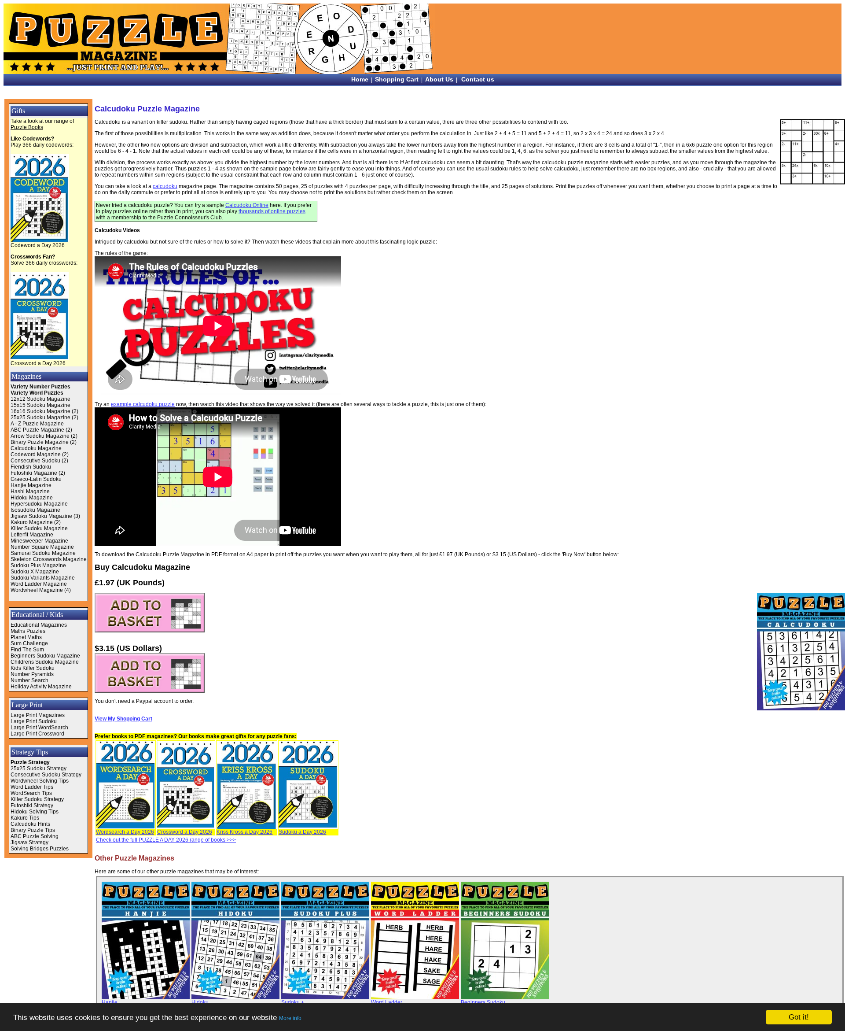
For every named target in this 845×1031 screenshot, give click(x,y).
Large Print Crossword (37, 734)
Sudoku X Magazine (35, 572)
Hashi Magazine (30, 491)
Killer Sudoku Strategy (37, 799)
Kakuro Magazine (32, 522)
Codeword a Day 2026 (38, 245)
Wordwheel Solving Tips (40, 781)
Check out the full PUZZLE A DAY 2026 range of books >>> (166, 840)
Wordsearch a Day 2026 (125, 832)
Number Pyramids (32, 674)
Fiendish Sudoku (31, 467)
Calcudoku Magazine (36, 448)
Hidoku (200, 1002)
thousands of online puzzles (272, 211)
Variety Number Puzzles (40, 387)
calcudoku (165, 186)
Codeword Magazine (36, 454)
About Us (439, 79)
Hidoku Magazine (32, 498)
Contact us (477, 79)
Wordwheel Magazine (37, 590)
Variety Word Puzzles (37, 393)
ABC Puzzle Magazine (37, 430)
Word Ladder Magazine (39, 584)
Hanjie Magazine (31, 485)
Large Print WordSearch (39, 727)
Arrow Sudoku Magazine (40, 436)
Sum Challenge (29, 643)
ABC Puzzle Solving (35, 836)
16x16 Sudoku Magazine (40, 411)
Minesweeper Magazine (39, 541)
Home (359, 79)
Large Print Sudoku (34, 721)
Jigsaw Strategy (29, 842)
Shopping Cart (397, 79)
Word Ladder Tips (32, 787)
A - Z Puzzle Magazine (37, 424)
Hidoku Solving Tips (35, 812)
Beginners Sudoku (483, 1002)
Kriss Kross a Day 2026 (244, 832)
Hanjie (110, 1002)
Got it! (799, 1017)
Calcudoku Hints (30, 824)
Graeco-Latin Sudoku (36, 479)
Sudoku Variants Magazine (43, 578)
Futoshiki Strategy (32, 805)
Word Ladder (386, 1002)
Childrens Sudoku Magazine (45, 662)
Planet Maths (26, 637)
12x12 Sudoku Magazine (40, 399)
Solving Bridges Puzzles (40, 849)
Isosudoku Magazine (35, 510)
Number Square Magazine (42, 547)
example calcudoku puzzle (143, 404)
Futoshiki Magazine (34, 473)
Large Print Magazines (38, 715)
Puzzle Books (27, 127)
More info (290, 1018)
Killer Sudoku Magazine (39, 528)
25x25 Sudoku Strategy (38, 768)
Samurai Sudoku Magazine (43, 553)
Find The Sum (27, 650)
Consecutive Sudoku (35, 461)
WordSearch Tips (31, 793)
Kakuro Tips (25, 818)
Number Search (29, 680)
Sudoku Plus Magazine (38, 565)
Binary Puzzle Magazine (40, 442)
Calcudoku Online (246, 205)
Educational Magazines (39, 625)
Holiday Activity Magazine (41, 687)
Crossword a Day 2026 (38, 363)
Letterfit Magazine (32, 535)
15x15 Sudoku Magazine (40, 405)
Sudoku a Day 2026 (302, 832)
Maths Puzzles (28, 631)
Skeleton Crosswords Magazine (49, 559)
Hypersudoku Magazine (39, 504)
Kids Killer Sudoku (33, 668)
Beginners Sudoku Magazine (45, 656)
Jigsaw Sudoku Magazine (41, 516)
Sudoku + (292, 1002)
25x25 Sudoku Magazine (40, 417)
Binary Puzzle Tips (33, 830)
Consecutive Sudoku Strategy (46, 775)
